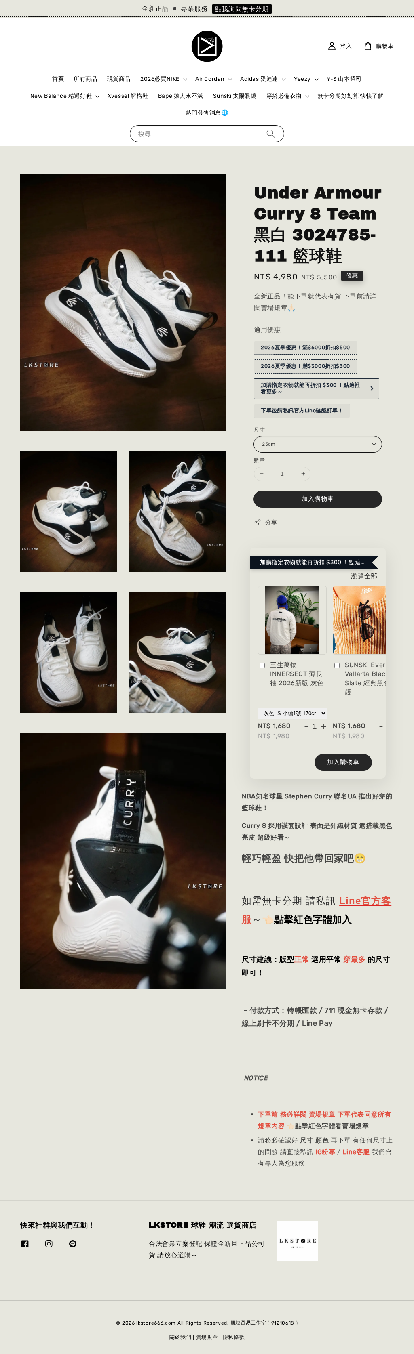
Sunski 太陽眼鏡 (235, 95)
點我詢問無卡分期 (242, 9)
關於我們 (180, 1337)
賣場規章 (207, 1337)
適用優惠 (267, 330)
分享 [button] (271, 522)
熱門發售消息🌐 (207, 112)
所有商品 (85, 79)
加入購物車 (318, 498)
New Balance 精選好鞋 (61, 95)
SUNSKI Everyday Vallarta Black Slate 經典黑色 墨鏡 (373, 678)
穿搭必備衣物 (284, 95)
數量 (259, 460)
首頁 (58, 79)
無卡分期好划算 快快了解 (350, 95)
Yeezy (302, 79)
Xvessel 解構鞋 (128, 95)
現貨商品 (119, 79)
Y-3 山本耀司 (344, 79)
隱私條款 (234, 1337)
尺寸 (259, 430)
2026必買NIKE (160, 79)
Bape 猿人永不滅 (180, 95)
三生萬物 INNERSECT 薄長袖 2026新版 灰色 (297, 674)
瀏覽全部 (364, 576)
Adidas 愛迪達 (259, 79)
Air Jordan (209, 79)
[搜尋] (271, 133)
